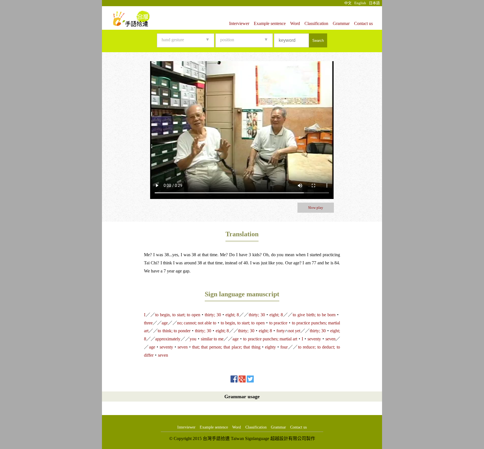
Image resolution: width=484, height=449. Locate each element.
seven (330, 338)
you (193, 338)
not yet (294, 330)
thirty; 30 (213, 314)
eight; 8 (232, 314)
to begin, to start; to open (177, 314)
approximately (167, 338)
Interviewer (239, 23)
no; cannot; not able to (196, 322)
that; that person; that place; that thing (226, 347)
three (148, 322)
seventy (314, 338)
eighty (270, 347)
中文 (348, 3)
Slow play (315, 207)
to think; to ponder (174, 330)
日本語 (374, 3)
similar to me (212, 338)
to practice (278, 322)
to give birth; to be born (314, 314)
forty (280, 330)
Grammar (341, 23)
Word (295, 23)
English (360, 3)
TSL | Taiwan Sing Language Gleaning (131, 19)
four (284, 347)
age (165, 322)
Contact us (363, 23)
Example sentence (270, 23)
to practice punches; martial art (270, 338)
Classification (316, 23)
